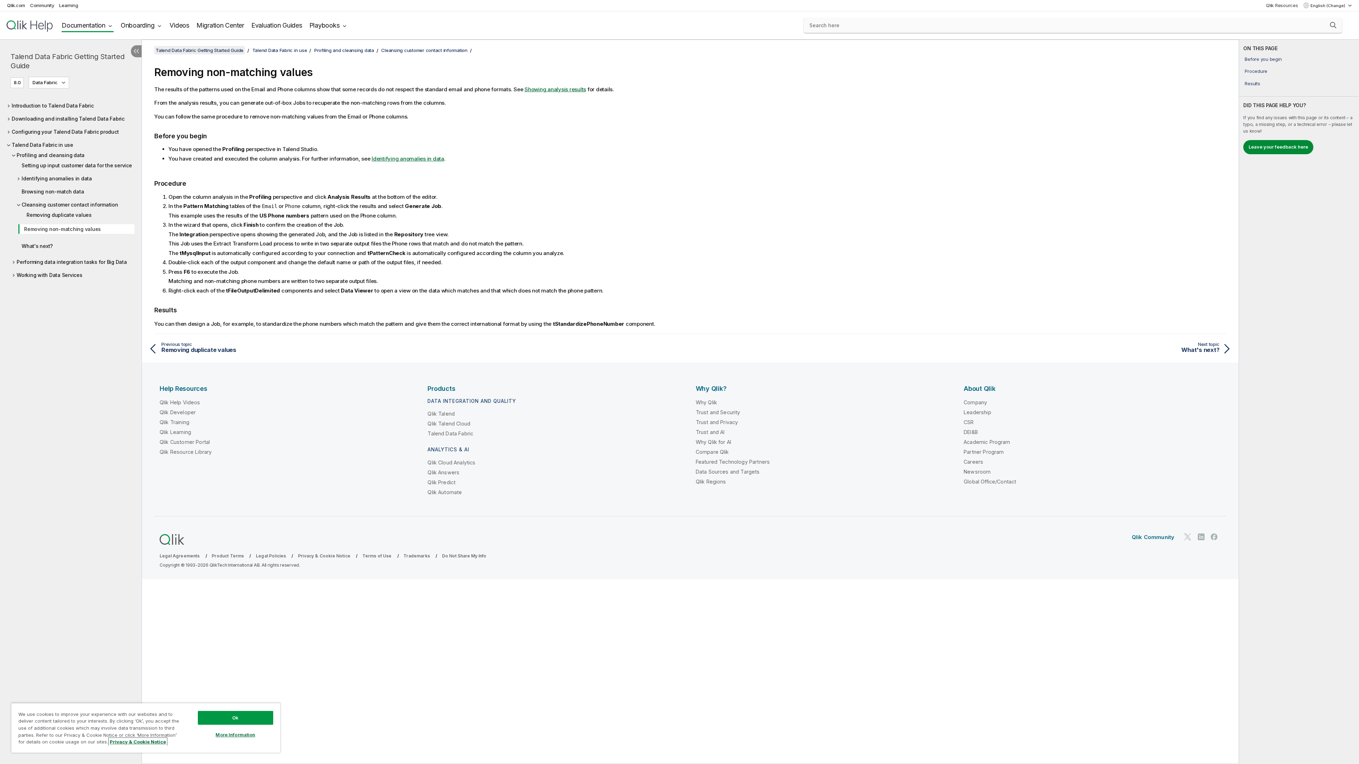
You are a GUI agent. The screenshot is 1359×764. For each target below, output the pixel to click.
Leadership (977, 412)
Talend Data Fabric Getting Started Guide (68, 61)
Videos (179, 25)
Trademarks (416, 555)
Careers (973, 462)
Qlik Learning (175, 432)
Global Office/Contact (990, 482)
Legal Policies (271, 555)
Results (1252, 83)
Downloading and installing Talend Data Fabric (68, 119)
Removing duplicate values (59, 215)
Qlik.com (16, 5)
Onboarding (138, 25)
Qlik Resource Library (186, 452)
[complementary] (1299, 402)
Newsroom (977, 472)
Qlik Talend (441, 414)
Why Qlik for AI (713, 442)
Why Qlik (706, 402)
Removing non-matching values (62, 229)
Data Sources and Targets (728, 472)
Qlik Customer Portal (185, 442)
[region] (145, 728)
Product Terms (228, 555)
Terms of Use (377, 555)
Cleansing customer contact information (70, 205)
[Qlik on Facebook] (1214, 536)
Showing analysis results (555, 89)
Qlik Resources (1282, 5)
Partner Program (984, 452)
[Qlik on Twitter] (1187, 536)
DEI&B (971, 432)
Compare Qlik (712, 452)
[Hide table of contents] (136, 51)
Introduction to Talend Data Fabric (53, 106)
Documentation (83, 25)
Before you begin (1263, 59)
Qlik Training (174, 422)
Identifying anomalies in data (57, 178)
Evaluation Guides (276, 25)
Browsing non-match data (53, 192)
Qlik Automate (445, 492)
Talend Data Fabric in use (42, 145)
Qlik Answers (443, 472)
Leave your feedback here (1278, 147)
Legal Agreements (180, 555)
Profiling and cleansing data (51, 155)
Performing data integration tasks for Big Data (72, 262)
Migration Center (220, 25)
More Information (235, 734)
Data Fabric (45, 82)
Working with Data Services (49, 275)
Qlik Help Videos (180, 402)
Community (42, 5)
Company (975, 402)
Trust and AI (710, 432)
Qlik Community (1153, 537)
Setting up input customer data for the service (77, 165)
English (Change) (1328, 5)
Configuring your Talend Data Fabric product (65, 132)
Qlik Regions (711, 482)
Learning (68, 5)
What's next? (37, 246)
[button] (1333, 25)
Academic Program (987, 442)
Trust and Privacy (717, 422)
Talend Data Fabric (450, 433)
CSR (969, 422)
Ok (235, 717)
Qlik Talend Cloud (449, 424)
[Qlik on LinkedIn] (1201, 536)
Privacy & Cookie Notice (324, 555)
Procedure (1256, 71)
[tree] (70, 190)
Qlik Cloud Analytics (451, 462)
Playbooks (324, 25)
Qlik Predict (441, 482)
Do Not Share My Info (464, 555)
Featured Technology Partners (733, 462)
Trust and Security (718, 412)
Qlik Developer (178, 412)
